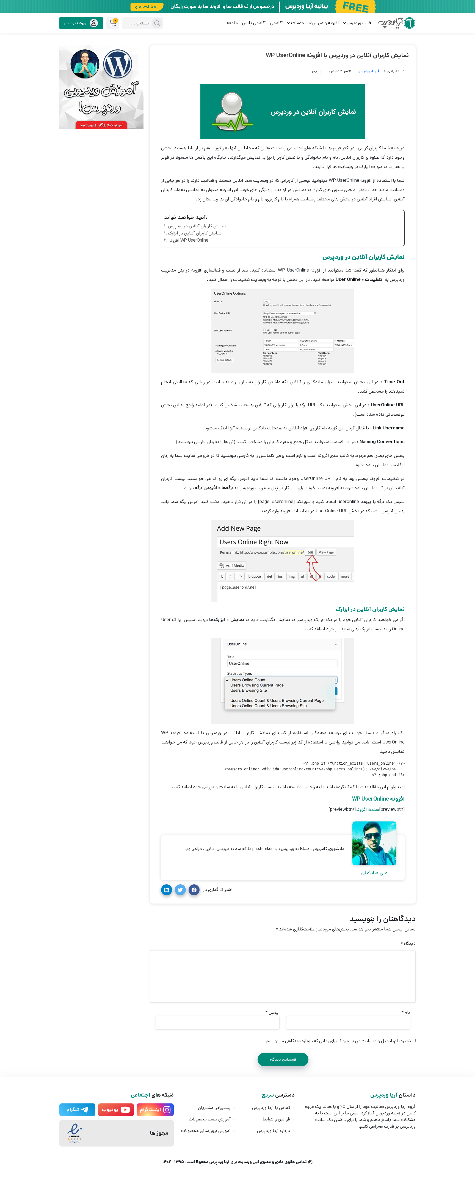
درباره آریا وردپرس (273, 1131)
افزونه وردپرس (369, 71)
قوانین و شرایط (276, 1119)
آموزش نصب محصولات (210, 1119)
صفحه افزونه (367, 809)
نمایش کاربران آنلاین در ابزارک (195, 233)
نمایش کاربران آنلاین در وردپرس (197, 226)
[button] (194, 889)
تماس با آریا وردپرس (271, 1108)
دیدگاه (408, 943)
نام (405, 1012)
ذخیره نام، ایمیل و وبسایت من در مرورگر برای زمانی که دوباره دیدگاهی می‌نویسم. (338, 1041)
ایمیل (272, 1012)
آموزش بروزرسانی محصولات (206, 1131)
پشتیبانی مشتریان (214, 1108)
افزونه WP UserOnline (188, 240)
